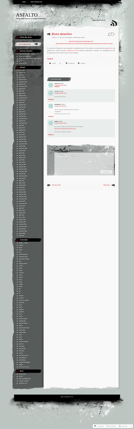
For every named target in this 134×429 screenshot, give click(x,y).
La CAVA (21, 298)
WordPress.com (23, 383)
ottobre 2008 (22, 173)
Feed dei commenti (24, 381)
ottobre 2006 (22, 228)
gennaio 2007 (22, 221)
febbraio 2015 (22, 95)
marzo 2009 (22, 162)
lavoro (20, 304)
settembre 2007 (23, 203)
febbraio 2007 (22, 219)
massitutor (57, 104)
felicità (20, 286)
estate (20, 281)
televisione (21, 350)
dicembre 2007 (22, 196)
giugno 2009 (22, 155)
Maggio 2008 (22, 185)
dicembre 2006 (22, 224)
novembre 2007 (23, 199)
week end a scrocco (24, 366)
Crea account (22, 374)
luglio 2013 (21, 109)
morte (20, 314)
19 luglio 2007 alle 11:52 (60, 106)
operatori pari (22, 321)
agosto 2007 (22, 205)
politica (20, 325)
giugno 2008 (22, 182)
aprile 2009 (21, 159)
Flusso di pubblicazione (25, 378)
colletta (21, 270)
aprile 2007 (21, 215)
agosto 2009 (22, 150)
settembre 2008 (23, 176)
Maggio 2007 (22, 212)
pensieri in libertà (23, 323)
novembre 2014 (23, 98)
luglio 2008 (21, 180)
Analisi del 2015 (23, 63)
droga (20, 279)
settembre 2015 (23, 86)
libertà (20, 307)
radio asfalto (22, 330)
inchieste (21, 295)
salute (20, 334)
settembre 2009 (23, 148)
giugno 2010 (22, 127)
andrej (20, 249)
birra (20, 261)
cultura (20, 275)
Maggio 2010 (22, 130)
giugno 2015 (22, 93)
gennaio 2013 (22, 116)
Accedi (20, 376)
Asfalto (27, 15)
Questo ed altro (56, 185)
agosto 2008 (22, 178)
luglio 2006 (21, 235)
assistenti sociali (23, 256)
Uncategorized (22, 357)
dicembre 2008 (22, 169)
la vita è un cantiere (24, 300)
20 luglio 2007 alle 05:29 (60, 123)
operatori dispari (23, 318)
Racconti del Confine (24, 327)
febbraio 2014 (22, 104)
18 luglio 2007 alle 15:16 (60, 93)
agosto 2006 (22, 233)
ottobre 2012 (22, 120)
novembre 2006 (23, 226)
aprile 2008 (21, 187)
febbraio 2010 (22, 137)
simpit (56, 121)
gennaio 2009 (22, 166)
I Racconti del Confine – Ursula (27, 54)
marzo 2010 (22, 134)
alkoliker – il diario (23, 242)
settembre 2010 (23, 123)
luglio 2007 (21, 208)
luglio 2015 (21, 91)
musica (21, 316)
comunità (21, 272)
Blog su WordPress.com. (67, 396)
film (20, 288)
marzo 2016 (22, 77)
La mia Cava (22, 60)
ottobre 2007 (22, 201)
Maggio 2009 (22, 157)
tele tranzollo (22, 348)
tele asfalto (21, 346)
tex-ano (21, 353)
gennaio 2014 (22, 107)
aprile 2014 (21, 102)
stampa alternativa (23, 341)
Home (24, 2)
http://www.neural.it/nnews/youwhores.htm (65, 128)
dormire (21, 277)
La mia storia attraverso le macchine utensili (30, 58)
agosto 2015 (22, 88)
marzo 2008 (22, 189)
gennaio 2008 (22, 194)
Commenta (106, 172)
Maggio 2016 (22, 72)
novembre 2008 (23, 171)
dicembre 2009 (22, 141)
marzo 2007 (22, 217)
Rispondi (56, 86)
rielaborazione (22, 332)
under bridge (22, 360)
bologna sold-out (23, 263)
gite (20, 291)
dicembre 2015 (22, 79)
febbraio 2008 (22, 192)
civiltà (20, 268)
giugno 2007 (22, 210)
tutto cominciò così (23, 355)
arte (20, 252)
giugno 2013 (22, 111)
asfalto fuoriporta (23, 254)
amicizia (21, 245)
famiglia (21, 284)
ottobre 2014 (22, 100)
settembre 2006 (23, 231)
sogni (20, 337)
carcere (21, 265)
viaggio (21, 364)
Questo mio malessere (24, 56)
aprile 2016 (21, 75)
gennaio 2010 (22, 139)
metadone (21, 311)
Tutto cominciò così (36, 2)
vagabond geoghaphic (24, 362)
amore (20, 247)
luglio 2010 (21, 125)
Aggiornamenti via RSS (98, 20)
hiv (19, 293)
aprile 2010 (21, 132)
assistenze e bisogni (24, 259)
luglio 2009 (21, 153)
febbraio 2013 (22, 114)
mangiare (21, 309)
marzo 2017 (22, 70)
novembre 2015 (23, 81)
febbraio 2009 (22, 164)
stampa (21, 339)
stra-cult (21, 343)
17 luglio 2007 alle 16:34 (60, 85)
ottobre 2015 (22, 84)
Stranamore (106, 185)
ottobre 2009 (22, 146)
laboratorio (21, 302)
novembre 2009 (23, 143)
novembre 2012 (23, 118)
